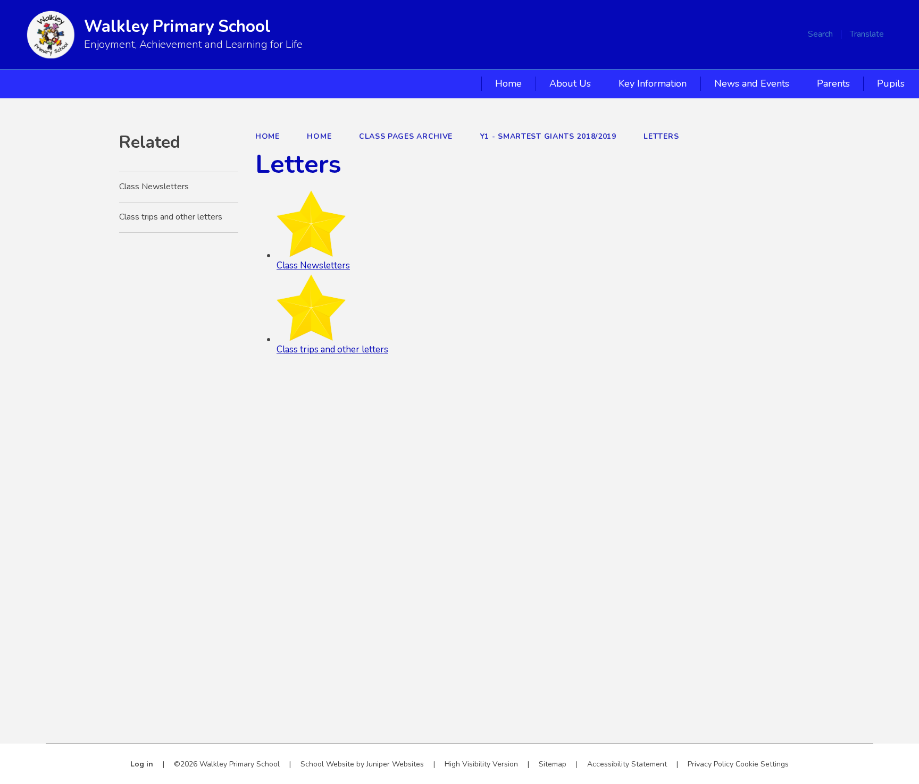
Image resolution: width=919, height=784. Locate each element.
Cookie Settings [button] (762, 764)
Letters (661, 136)
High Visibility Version (481, 764)
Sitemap (552, 764)
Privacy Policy (710, 764)
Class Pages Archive (406, 136)
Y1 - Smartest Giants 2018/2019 (548, 136)
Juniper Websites (395, 764)
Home (267, 136)
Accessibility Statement (627, 764)
